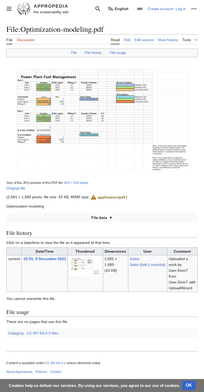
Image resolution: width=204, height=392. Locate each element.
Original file (15, 188)
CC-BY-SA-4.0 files (42, 333)
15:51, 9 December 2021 (44, 259)
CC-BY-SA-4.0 (55, 363)
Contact (55, 372)
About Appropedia (19, 372)
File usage (118, 53)
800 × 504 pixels (76, 182)
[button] (9, 9)
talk (144, 264)
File (74, 53)
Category (16, 333)
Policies (41, 372)
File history (93, 53)
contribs (157, 264)
